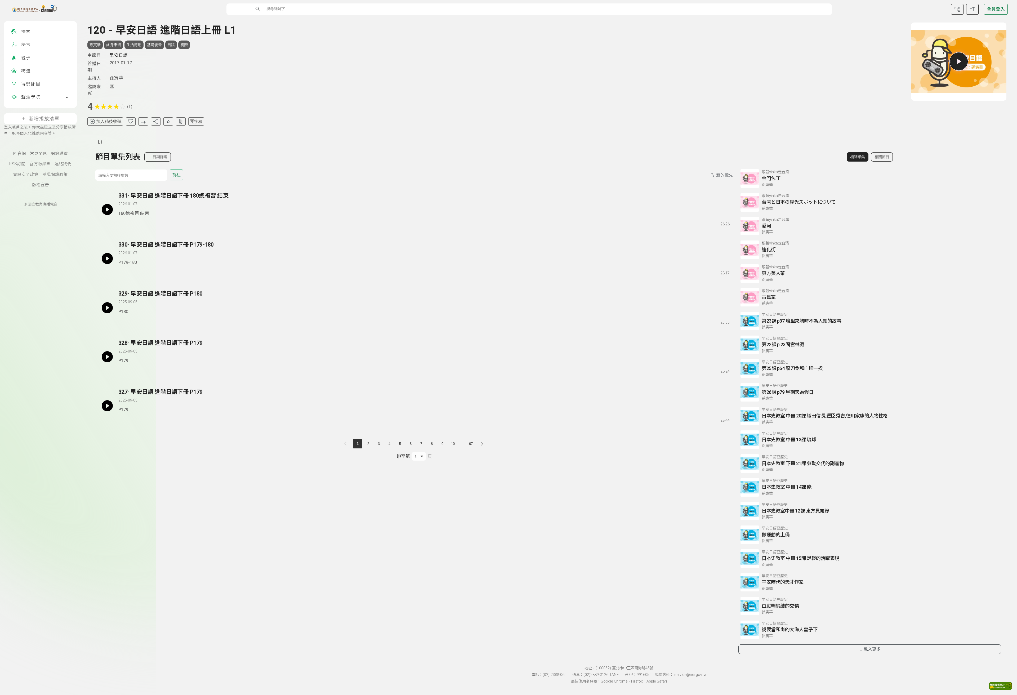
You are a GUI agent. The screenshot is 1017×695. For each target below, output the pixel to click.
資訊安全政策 (25, 174)
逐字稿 (196, 121)
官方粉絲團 (40, 164)
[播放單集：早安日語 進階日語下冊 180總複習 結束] (107, 209)
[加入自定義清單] (143, 121)
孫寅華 (95, 45)
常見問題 (38, 153)
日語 (171, 45)
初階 (184, 45)
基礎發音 (154, 45)
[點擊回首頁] (31, 9)
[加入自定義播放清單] (131, 223)
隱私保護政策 (55, 174)
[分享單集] (156, 121)
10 (453, 444)
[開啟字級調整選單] (972, 9)
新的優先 (724, 175)
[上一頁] (346, 443)
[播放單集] (959, 61)
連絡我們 (63, 164)
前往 (176, 175)
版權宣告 (40, 184)
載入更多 (872, 649)
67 (471, 444)
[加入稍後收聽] (122, 223)
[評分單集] (168, 121)
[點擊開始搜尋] (258, 9)
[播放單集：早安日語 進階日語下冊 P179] (107, 357)
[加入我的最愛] (131, 121)
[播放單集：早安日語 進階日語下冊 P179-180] (107, 258)
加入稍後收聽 (109, 121)
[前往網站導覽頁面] (957, 9)
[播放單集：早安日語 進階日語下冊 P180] (107, 307)
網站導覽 (59, 153)
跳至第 (403, 456)
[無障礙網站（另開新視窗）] (1000, 688)
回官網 (19, 153)
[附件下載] (181, 121)
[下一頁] (482, 443)
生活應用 (134, 45)
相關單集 (857, 157)
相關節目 (882, 157)
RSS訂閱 (17, 164)
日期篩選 (160, 157)
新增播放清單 (44, 118)
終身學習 (113, 45)
